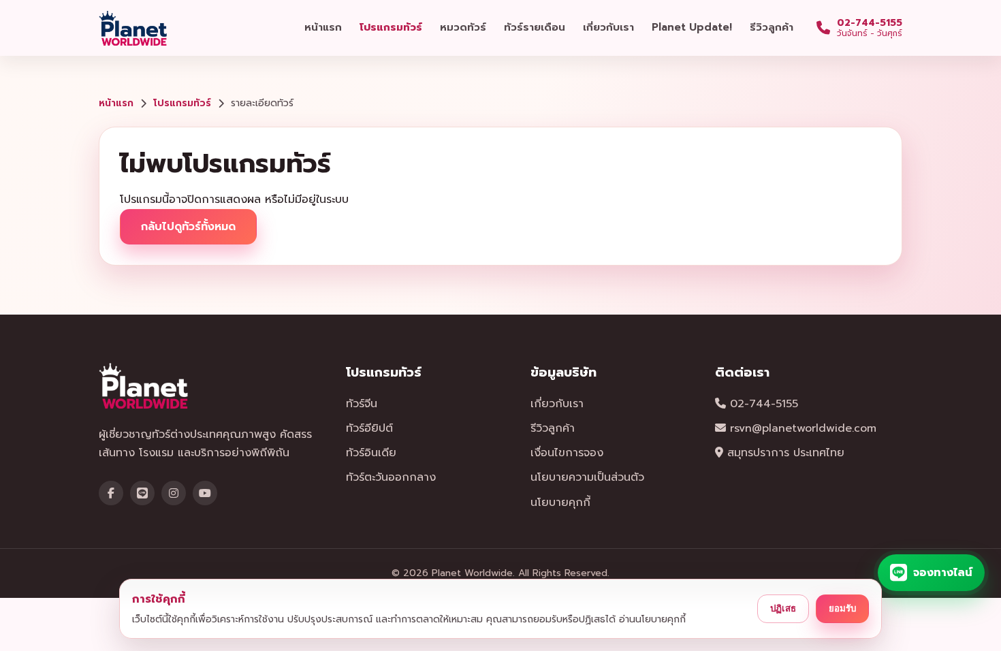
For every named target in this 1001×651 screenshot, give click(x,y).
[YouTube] (205, 493)
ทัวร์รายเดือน (534, 27)
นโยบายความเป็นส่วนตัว (587, 477)
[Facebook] (111, 493)
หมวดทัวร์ (463, 27)
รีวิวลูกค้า (771, 27)
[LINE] (142, 493)
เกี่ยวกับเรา (608, 27)
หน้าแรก (323, 27)
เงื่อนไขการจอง (566, 453)
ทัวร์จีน (361, 404)
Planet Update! (692, 27)
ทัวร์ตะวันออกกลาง (391, 477)
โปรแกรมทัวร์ (391, 27)
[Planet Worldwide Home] (134, 28)
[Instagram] (173, 493)
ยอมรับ (842, 608)
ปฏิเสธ (783, 608)
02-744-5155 (762, 404)
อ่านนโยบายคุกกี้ (652, 619)
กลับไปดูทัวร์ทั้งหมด (188, 227)
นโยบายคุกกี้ (560, 502)
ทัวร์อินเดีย (371, 453)
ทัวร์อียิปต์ (369, 428)
